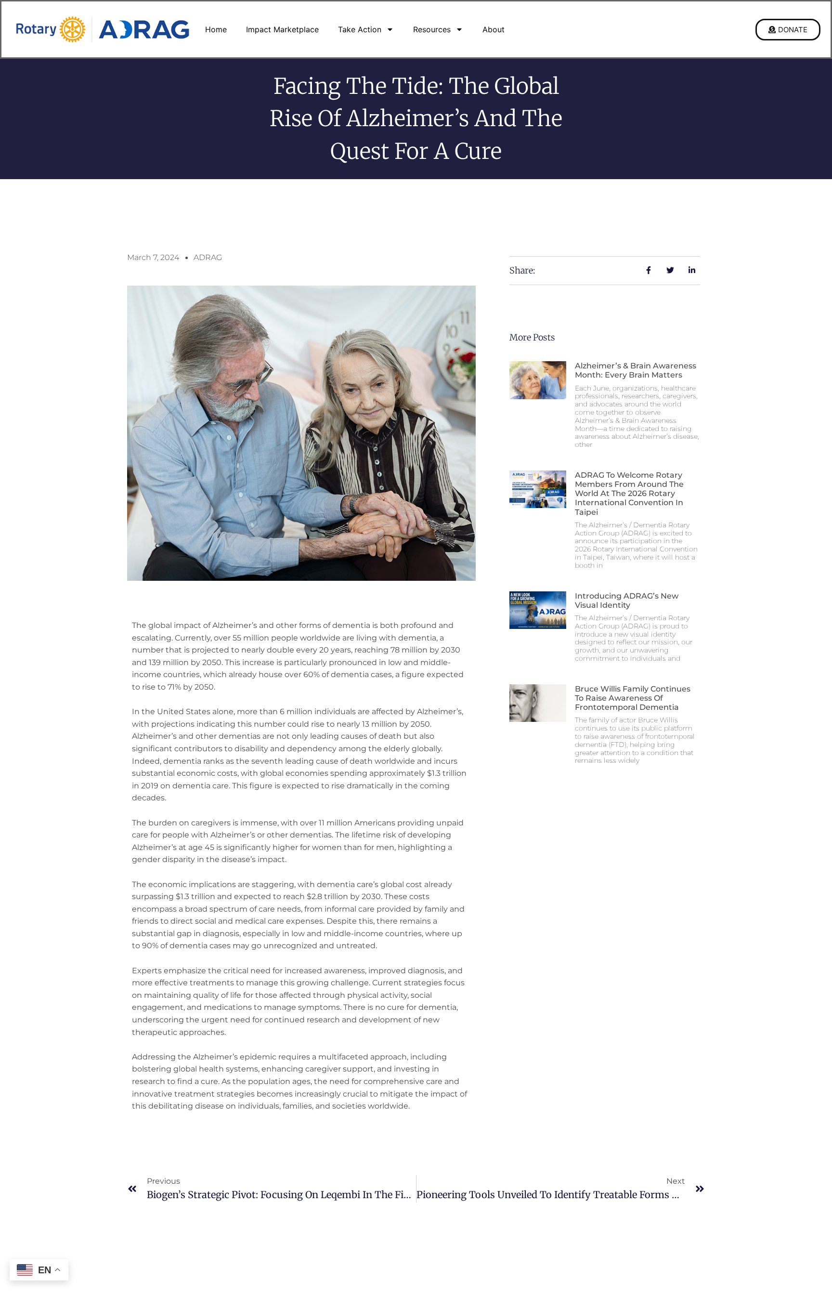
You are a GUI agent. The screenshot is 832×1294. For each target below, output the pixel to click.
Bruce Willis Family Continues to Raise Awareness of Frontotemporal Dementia (632, 698)
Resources (432, 29)
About (493, 29)
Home (216, 29)
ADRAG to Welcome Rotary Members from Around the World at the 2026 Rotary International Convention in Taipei (629, 494)
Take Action (359, 29)
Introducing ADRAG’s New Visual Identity (626, 600)
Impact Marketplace (282, 29)
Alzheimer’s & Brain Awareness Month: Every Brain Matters (635, 370)
